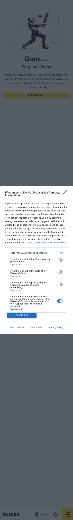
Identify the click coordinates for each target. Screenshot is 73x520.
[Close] (66, 193)
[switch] (60, 260)
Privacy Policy (55, 327)
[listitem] (36, 253)
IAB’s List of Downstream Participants (41, 242)
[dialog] (36, 260)
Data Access (36, 327)
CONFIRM (21, 315)
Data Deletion (17, 327)
